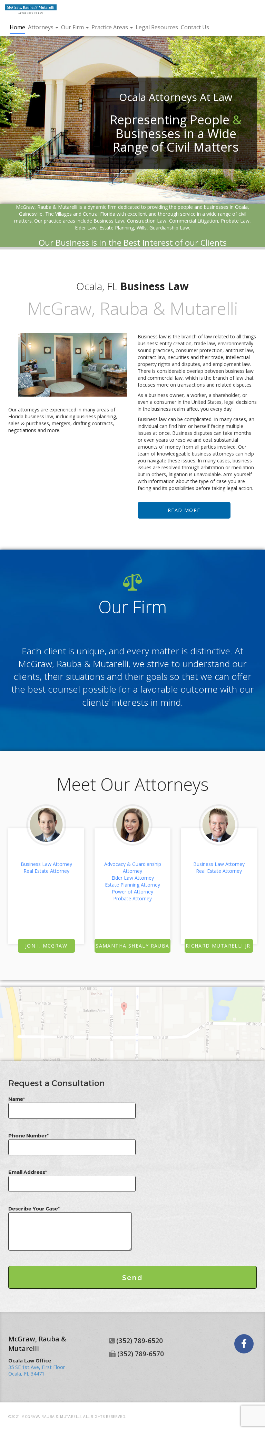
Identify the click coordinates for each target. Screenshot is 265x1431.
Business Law (109, 220)
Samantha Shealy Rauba (132, 945)
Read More (184, 510)
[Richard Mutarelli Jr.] (219, 825)
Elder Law (86, 227)
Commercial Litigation (193, 220)
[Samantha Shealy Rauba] (132, 825)
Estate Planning (116, 227)
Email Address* (27, 1172)
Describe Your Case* (34, 1209)
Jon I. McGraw (46, 945)
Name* (16, 1099)
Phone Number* (28, 1135)
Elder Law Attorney (132, 878)
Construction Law (146, 220)
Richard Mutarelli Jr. (219, 945)
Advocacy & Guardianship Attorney (132, 867)
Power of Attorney (132, 891)
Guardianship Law (169, 227)
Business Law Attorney (46, 864)
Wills (142, 227)
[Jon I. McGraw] (46, 825)
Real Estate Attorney (46, 871)
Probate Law (235, 220)
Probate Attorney (132, 898)
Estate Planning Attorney (132, 884)
